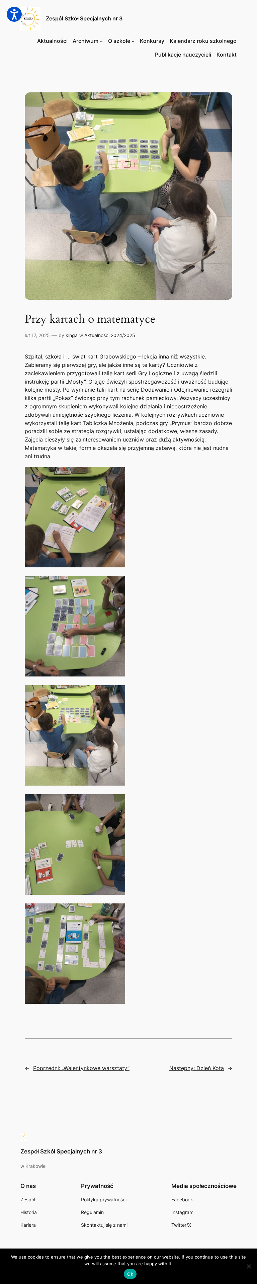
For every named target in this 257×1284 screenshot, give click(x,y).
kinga (72, 335)
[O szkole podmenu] (133, 41)
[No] (248, 1266)
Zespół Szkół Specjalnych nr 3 (84, 18)
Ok (130, 1274)
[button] (14, 14)
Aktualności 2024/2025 (109, 335)
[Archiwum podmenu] (101, 41)
